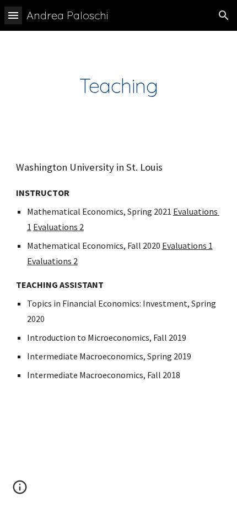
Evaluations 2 (58, 226)
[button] (13, 15)
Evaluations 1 (187, 245)
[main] (119, 86)
